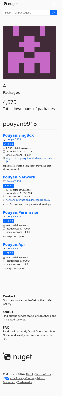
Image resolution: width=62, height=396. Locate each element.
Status (8, 312)
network (10, 199)
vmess (44, 158)
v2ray (38, 158)
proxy (23, 158)
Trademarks (24, 382)
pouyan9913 (14, 139)
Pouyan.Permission (21, 212)
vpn (17, 158)
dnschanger (36, 199)
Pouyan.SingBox (18, 135)
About (29, 374)
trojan (6, 161)
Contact (9, 296)
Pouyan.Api (14, 244)
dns (28, 199)
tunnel (30, 158)
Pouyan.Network (19, 177)
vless (52, 158)
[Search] (53, 12)
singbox (10, 158)
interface (20, 199)
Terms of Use (43, 374)
